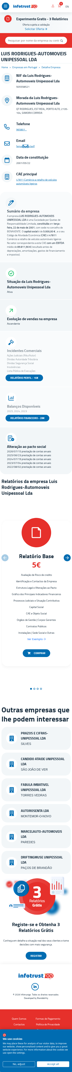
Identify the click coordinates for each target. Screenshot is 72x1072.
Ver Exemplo (35, 639)
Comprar (39, 653)
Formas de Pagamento (48, 1018)
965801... (21, 129)
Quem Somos (19, 1018)
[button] (67, 557)
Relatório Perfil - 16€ (24, 378)
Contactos (19, 1024)
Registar (36, 956)
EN (67, 6)
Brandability (42, 998)
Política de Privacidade (48, 1024)
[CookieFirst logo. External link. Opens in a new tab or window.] (4, 1035)
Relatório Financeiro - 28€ (27, 418)
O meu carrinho (59, 6)
